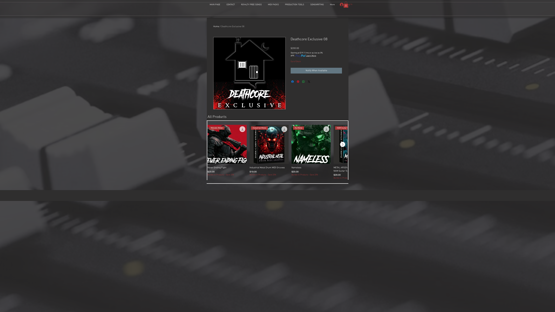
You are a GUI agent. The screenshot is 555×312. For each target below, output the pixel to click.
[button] (345, 5)
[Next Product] (342, 144)
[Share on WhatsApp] (303, 81)
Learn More (311, 56)
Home (216, 26)
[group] (277, 152)
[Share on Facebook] (292, 81)
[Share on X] (309, 81)
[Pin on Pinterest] (298, 81)
